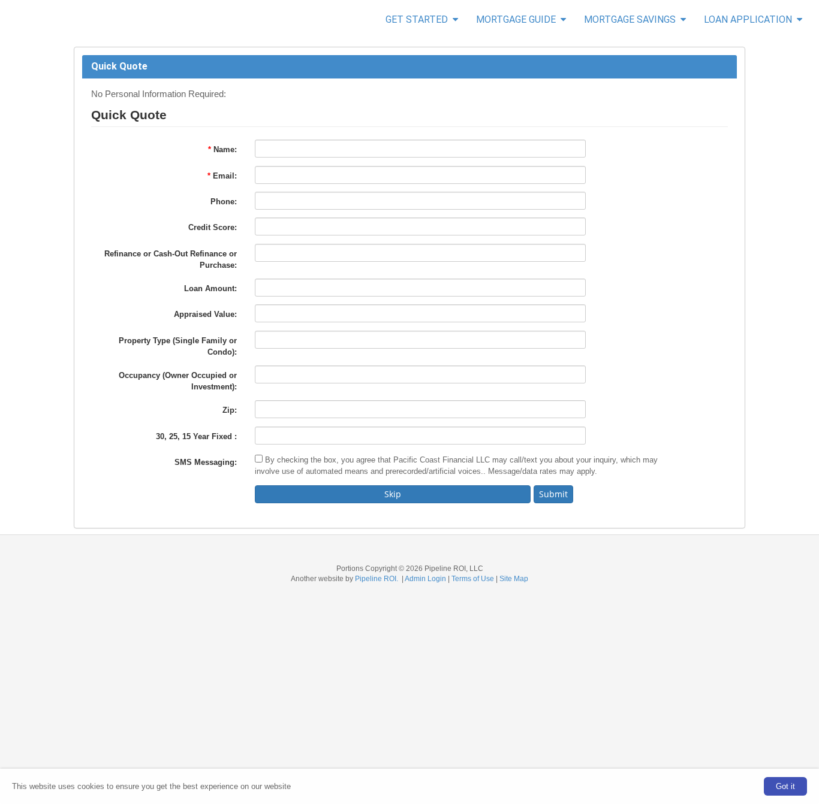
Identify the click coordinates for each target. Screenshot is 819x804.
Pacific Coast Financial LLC (6, 20)
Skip (392, 494)
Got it (785, 786)
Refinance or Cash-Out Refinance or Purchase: (170, 259)
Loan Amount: (210, 288)
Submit (553, 494)
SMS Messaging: (205, 462)
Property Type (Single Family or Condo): (178, 346)
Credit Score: (212, 227)
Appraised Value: (205, 314)
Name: (222, 149)
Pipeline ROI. (376, 579)
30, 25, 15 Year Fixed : (196, 436)
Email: (222, 175)
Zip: (229, 410)
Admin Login (425, 579)
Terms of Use (472, 579)
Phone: (223, 201)
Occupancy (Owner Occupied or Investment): (178, 381)
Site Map (513, 579)
